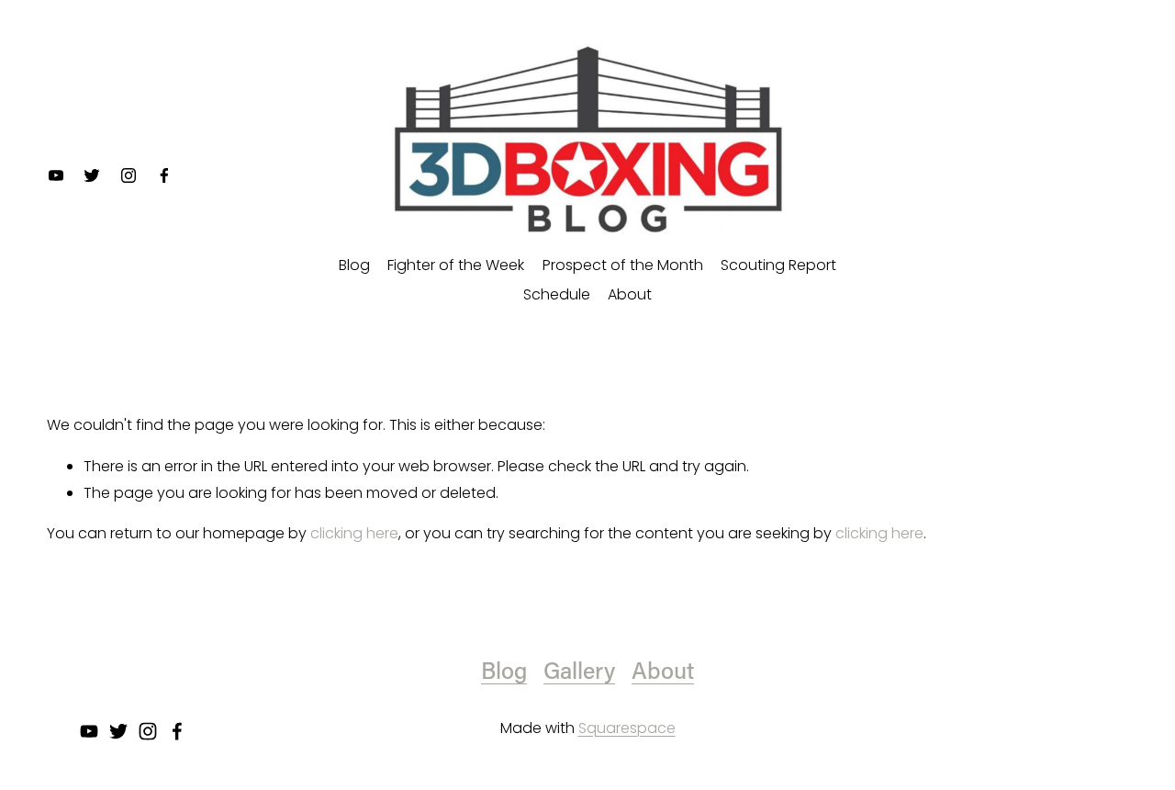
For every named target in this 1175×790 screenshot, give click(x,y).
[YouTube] (56, 175)
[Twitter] (92, 175)
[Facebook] (164, 175)
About (630, 294)
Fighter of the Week (455, 265)
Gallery (579, 670)
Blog (354, 265)
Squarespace (627, 728)
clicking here (354, 533)
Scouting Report (778, 265)
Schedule (556, 294)
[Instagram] (128, 175)
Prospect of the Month (623, 265)
